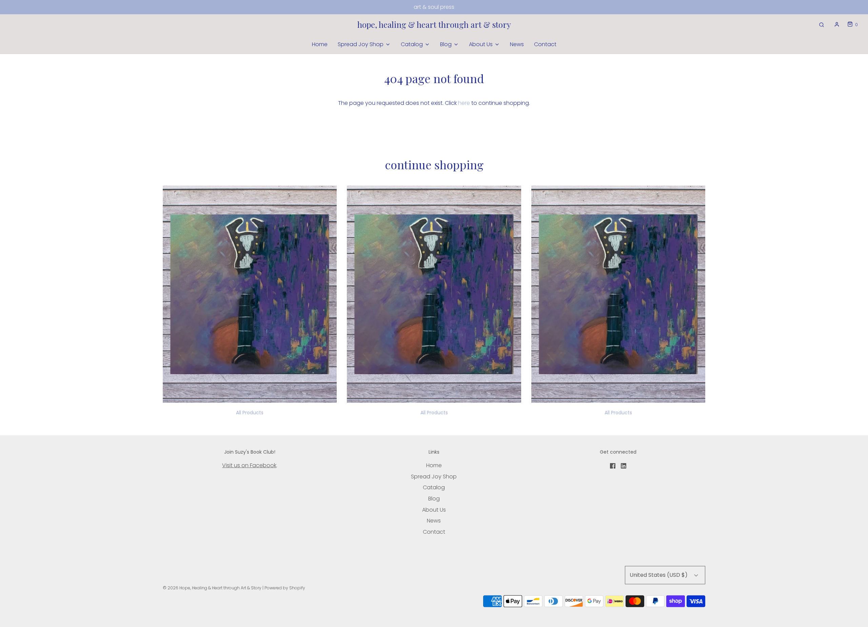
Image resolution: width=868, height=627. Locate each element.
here (464, 103)
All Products (249, 412)
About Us (434, 510)
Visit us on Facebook (249, 465)
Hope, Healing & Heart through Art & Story (434, 25)
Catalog (434, 487)
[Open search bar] (821, 24)
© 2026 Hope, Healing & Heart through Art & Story (212, 588)
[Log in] (837, 24)
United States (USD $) (659, 575)
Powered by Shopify (284, 588)
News (517, 44)
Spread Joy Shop (434, 476)
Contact (545, 44)
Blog (434, 498)
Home (320, 44)
